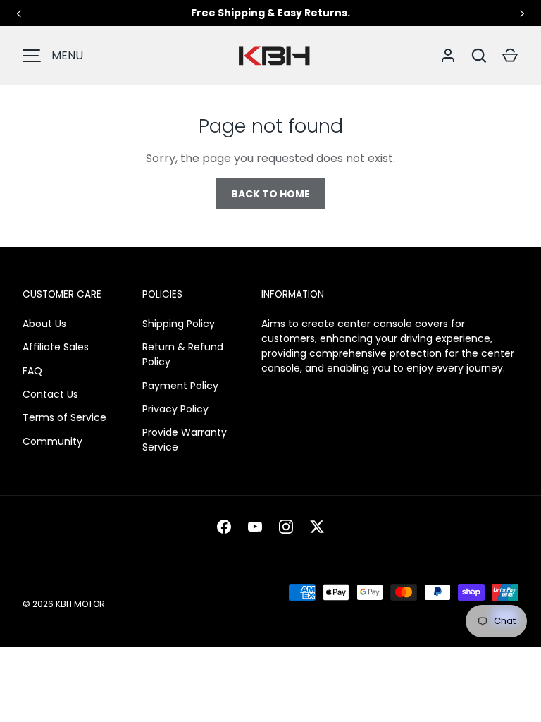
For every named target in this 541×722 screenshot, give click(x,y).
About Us (44, 324)
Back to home (270, 194)
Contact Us (50, 394)
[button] (510, 55)
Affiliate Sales (56, 347)
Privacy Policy (175, 409)
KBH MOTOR (80, 604)
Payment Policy (180, 386)
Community (52, 441)
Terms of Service (64, 417)
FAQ (32, 371)
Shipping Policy (178, 324)
